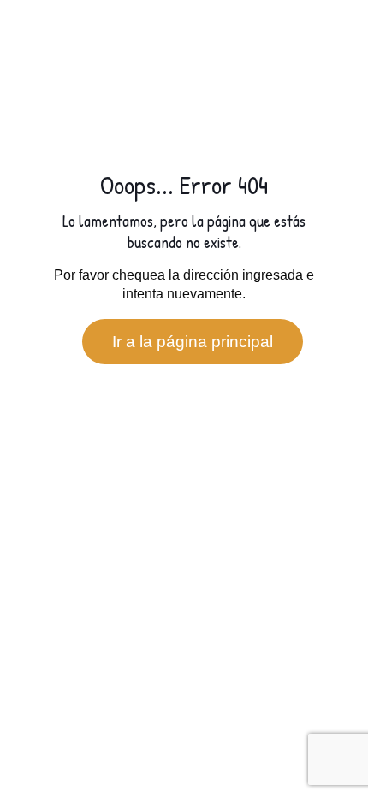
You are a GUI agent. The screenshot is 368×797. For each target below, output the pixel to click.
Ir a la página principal (192, 342)
